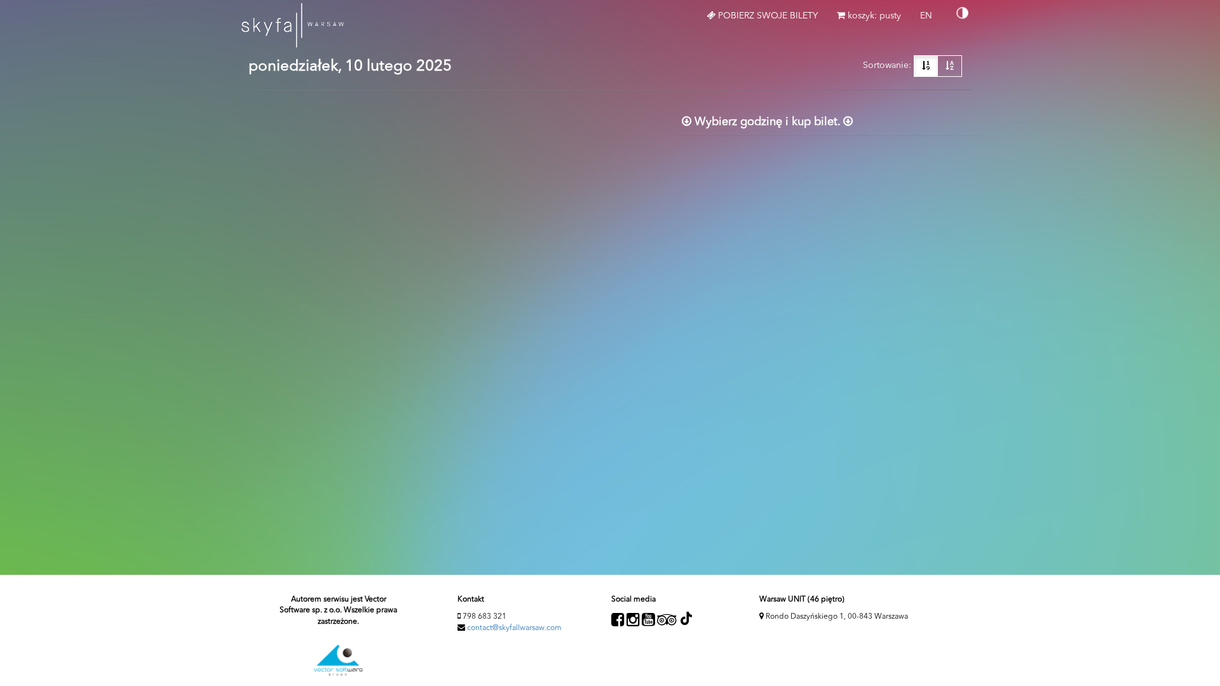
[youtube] (648, 620)
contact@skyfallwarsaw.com (514, 628)
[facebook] (618, 620)
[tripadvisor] (667, 620)
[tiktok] (686, 618)
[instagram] (633, 620)
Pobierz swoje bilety (766, 15)
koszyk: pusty (873, 15)
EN (931, 21)
